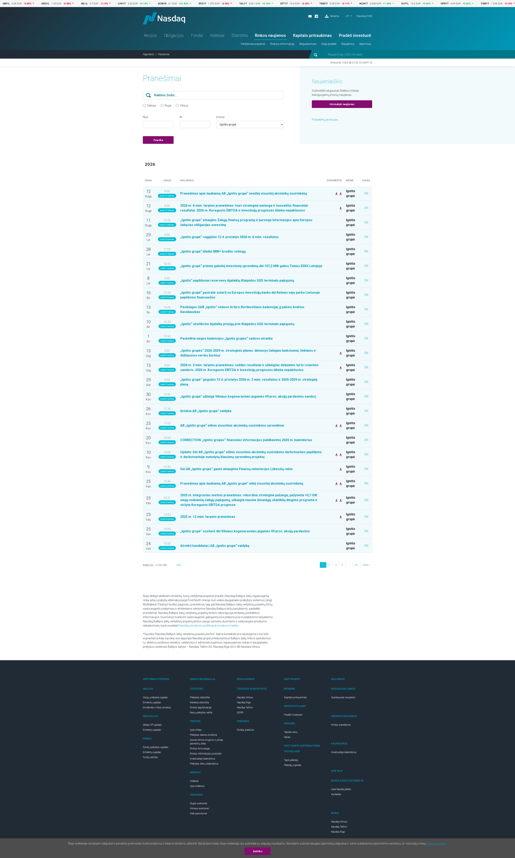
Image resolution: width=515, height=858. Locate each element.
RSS (179, 565)
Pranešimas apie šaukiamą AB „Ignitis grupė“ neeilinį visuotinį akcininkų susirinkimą (243, 193)
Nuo (145, 117)
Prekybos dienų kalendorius (204, 763)
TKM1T (304, 3)
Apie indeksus (197, 786)
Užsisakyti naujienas (342, 104)
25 (156, 565)
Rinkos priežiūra (245, 729)
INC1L (506, 3)
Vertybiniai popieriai (253, 44)
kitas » (366, 565)
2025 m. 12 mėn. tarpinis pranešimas (207, 517)
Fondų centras (150, 757)
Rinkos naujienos (270, 35)
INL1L (65, 3)
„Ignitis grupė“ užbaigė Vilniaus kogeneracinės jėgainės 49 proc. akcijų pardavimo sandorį (248, 396)
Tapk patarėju (291, 760)
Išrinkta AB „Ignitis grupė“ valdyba (205, 411)
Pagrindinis (148, 54)
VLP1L (386, 3)
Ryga (168, 105)
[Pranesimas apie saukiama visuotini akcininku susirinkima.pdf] (340, 193)
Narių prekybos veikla (201, 712)
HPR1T (426, 3)
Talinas (151, 105)
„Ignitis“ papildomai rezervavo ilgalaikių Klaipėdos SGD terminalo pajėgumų (237, 280)
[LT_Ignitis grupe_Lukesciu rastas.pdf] (340, 468)
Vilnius (184, 105)
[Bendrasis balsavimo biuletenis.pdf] (336, 193)
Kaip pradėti (328, 44)
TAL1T (224, 3)
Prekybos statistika (200, 697)
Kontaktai (336, 794)
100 (164, 565)
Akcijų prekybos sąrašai (155, 697)
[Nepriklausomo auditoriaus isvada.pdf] (336, 500)
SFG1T (183, 3)
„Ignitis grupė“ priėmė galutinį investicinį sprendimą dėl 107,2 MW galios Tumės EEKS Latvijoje (251, 266)
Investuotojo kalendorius (202, 758)
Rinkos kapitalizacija (200, 707)
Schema (334, 16)
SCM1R (143, 3)
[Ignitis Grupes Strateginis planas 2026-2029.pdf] (340, 352)
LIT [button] (347, 16)
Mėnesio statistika (199, 702)
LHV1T (103, 3)
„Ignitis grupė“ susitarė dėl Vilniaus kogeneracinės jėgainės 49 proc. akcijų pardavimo (245, 531)
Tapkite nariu (291, 732)
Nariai (287, 737)
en (366, 193)
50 (160, 565)
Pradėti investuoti (355, 35)
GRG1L (26, 3)
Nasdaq (164, 18)
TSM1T (466, 3)
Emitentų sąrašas (152, 702)
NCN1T (344, 3)
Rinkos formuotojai (200, 748)
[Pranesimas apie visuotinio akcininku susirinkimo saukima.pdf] (336, 454)
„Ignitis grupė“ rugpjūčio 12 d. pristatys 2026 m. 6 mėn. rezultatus (229, 237)
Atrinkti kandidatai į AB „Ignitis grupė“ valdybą (215, 546)
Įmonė (220, 117)
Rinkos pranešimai (341, 724)
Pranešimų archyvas (325, 119)
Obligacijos (174, 35)
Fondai (197, 35)
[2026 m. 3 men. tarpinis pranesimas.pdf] (340, 367)
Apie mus (365, 44)
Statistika (240, 35)
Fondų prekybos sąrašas (155, 747)
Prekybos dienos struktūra (203, 735)
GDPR (240, 712)
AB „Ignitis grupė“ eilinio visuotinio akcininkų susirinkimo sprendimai (232, 425)
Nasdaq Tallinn (245, 707)
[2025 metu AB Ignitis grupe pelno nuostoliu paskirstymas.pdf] (336, 425)
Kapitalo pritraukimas (312, 35)
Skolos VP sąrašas (152, 724)
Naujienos (347, 44)
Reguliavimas (307, 44)
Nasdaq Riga (244, 702)
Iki (181, 117)
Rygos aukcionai (198, 803)
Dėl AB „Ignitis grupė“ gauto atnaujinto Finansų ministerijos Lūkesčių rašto (236, 469)
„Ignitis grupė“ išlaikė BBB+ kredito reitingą (213, 251)
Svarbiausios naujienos (343, 697)
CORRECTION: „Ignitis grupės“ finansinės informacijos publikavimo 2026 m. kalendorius (246, 440)
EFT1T (265, 3)
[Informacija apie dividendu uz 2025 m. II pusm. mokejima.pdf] (340, 425)
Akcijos (150, 35)
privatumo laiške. (228, 625)
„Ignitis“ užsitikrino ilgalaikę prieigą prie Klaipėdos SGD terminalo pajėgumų (237, 324)
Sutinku (257, 851)
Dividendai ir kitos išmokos (157, 707)
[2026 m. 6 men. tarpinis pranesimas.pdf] (340, 207)
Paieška (158, 140)
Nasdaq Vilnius (245, 697)
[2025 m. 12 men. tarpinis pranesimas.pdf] (340, 516)
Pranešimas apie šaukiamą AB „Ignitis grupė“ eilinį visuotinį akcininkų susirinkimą (241, 483)
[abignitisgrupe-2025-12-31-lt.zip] (340, 500)
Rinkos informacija (282, 44)
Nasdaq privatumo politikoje (196, 625)
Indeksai (217, 35)
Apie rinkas (196, 729)
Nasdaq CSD (364, 16)
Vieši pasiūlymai (198, 813)
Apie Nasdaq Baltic (341, 789)
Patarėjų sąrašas (292, 765)
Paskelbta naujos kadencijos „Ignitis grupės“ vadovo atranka (226, 338)
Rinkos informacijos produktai (205, 753)
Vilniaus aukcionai (199, 808)
